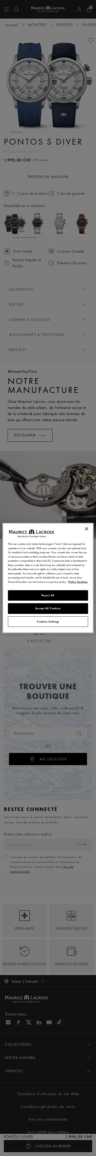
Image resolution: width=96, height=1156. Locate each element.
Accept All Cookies (48, 608)
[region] (47, 578)
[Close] (86, 528)
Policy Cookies (78, 581)
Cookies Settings (48, 621)
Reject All (48, 595)
